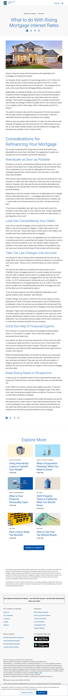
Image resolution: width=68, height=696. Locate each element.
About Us (6, 612)
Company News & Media (11, 647)
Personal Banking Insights (11, 641)
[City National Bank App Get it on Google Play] (41, 647)
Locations (6, 618)
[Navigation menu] (63, 3)
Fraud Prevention (39, 622)
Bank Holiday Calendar (41, 612)
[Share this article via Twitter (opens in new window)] (31, 30)
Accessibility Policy (40, 625)
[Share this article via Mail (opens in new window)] (39, 30)
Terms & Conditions (40, 618)
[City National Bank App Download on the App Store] (41, 641)
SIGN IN (56, 3)
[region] (34, 690)
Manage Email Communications (13, 637)
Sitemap (6, 625)
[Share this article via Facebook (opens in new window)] (35, 30)
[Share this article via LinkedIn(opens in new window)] (27, 31)
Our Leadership (8, 615)
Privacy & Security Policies (42, 615)
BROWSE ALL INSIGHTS (34, 548)
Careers (5, 622)
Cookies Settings (39, 628)
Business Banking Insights (11, 644)
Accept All (41, 692)
